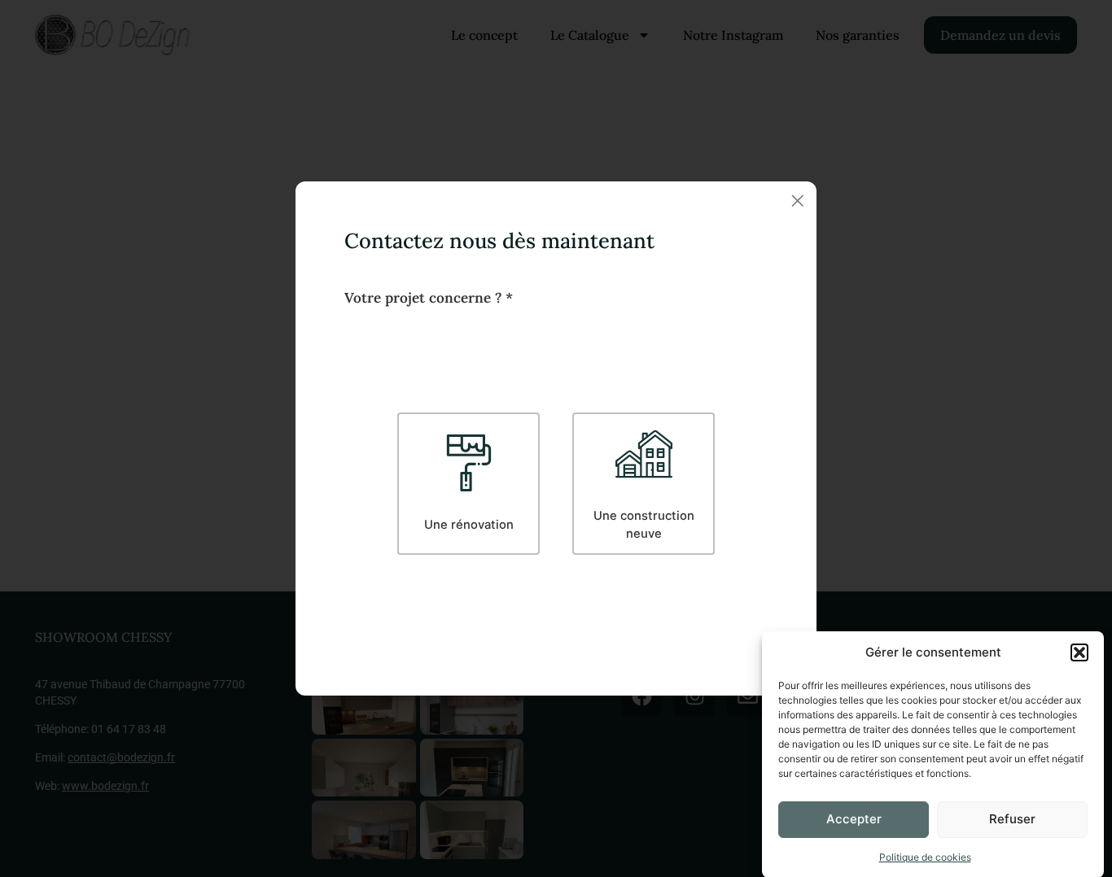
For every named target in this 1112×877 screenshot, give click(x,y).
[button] (1079, 652)
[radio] (468, 483)
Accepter (854, 819)
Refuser (1012, 819)
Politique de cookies (925, 856)
